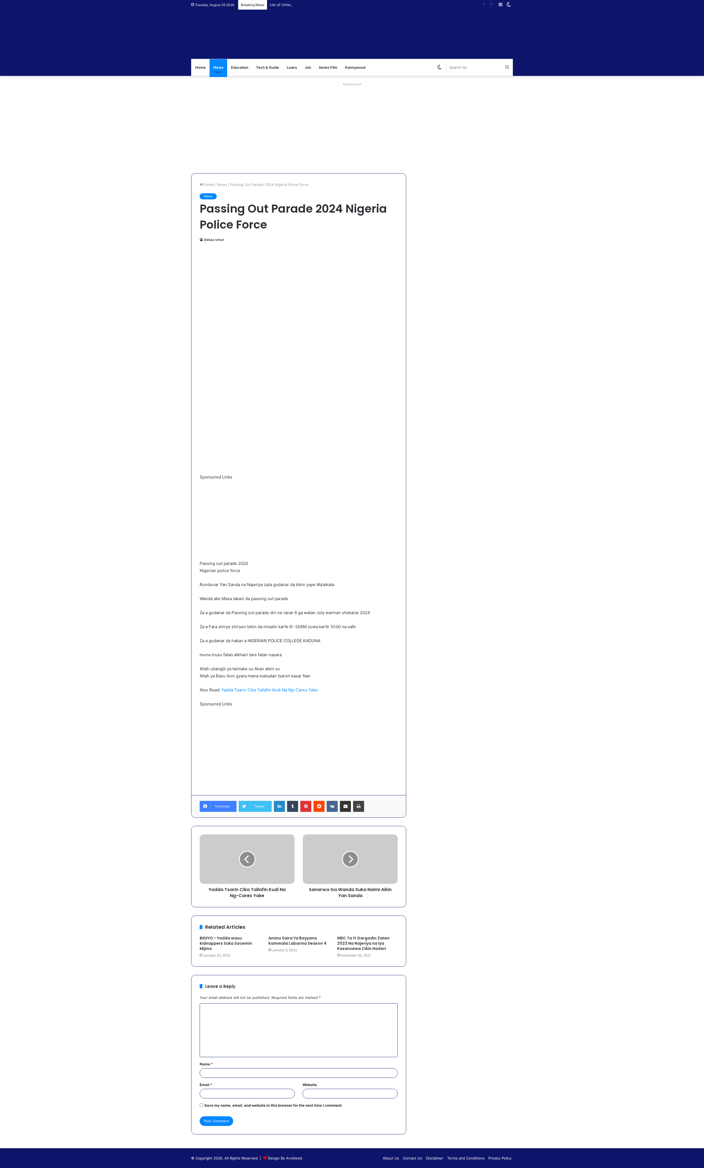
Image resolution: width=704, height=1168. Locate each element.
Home (200, 67)
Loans (292, 67)
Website (309, 1084)
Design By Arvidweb (285, 1158)
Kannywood (355, 67)
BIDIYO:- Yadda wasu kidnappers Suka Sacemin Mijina (226, 943)
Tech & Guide (267, 67)
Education (239, 67)
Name (206, 1064)
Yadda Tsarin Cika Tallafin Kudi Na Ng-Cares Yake (269, 689)
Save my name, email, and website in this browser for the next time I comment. (273, 1105)
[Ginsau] (273, 34)
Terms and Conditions (466, 1158)
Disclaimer (434, 1158)
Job (308, 67)
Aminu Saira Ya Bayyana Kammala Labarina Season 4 (297, 940)
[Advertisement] (352, 126)
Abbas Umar (214, 240)
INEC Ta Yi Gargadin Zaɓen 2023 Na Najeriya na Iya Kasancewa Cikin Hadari (363, 943)
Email (206, 1084)
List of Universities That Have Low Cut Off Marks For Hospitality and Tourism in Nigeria (344, 4)
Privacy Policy (500, 1158)
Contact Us (412, 1158)
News (218, 67)
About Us (391, 1158)
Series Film (328, 67)
